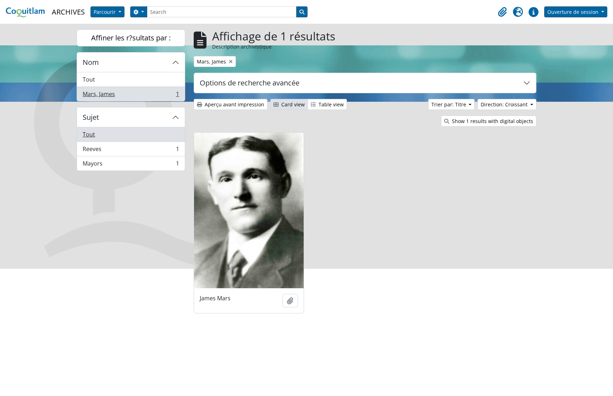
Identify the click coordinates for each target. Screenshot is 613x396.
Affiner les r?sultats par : (131, 38)
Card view (292, 104)
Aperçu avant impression (233, 104)
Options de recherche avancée (249, 83)
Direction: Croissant (505, 104)
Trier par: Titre (449, 104)
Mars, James (130, 95)
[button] (502, 12)
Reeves (130, 150)
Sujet (91, 117)
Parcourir (105, 12)
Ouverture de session (573, 12)
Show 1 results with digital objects (492, 121)
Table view (330, 104)
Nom (91, 62)
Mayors (130, 165)
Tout (89, 79)
